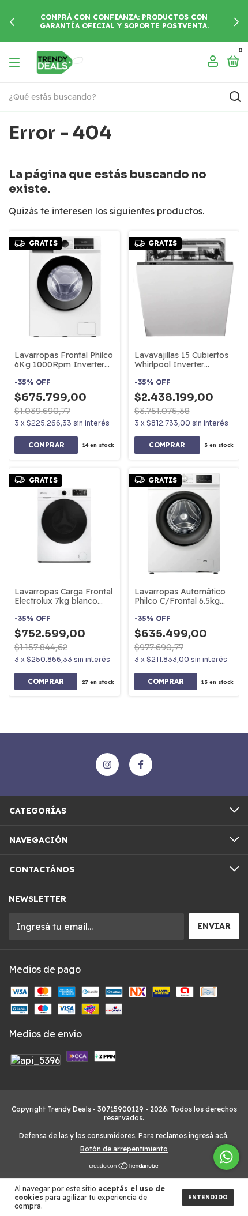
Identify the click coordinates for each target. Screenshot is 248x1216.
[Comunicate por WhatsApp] (226, 1157)
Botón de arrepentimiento (124, 1149)
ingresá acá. (209, 1135)
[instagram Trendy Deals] (107, 764)
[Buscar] (234, 96)
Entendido (208, 1197)
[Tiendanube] (124, 1166)
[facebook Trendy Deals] (140, 764)
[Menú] (16, 62)
